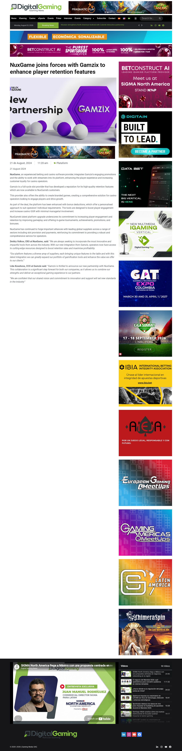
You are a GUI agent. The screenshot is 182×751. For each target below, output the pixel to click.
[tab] (145, 674)
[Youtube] (159, 25)
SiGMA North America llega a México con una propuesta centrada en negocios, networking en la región (148, 674)
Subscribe (101, 18)
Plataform (62, 163)
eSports (41, 18)
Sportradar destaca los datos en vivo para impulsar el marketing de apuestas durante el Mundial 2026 (148, 706)
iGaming (23, 18)
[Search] (160, 18)
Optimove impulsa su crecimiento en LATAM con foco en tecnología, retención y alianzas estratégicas (148, 698)
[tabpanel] (64, 693)
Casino (32, 18)
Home (13, 18)
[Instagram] (155, 25)
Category (87, 18)
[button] (48, 25)
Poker (58, 18)
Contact (112, 18)
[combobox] (148, 18)
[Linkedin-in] (151, 25)
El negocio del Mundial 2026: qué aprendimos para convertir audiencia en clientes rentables (147, 682)
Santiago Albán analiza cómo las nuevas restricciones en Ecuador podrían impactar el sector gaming (148, 714)
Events (51, 18)
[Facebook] (163, 25)
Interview (68, 18)
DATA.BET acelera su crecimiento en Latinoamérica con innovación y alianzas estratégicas (148, 722)
